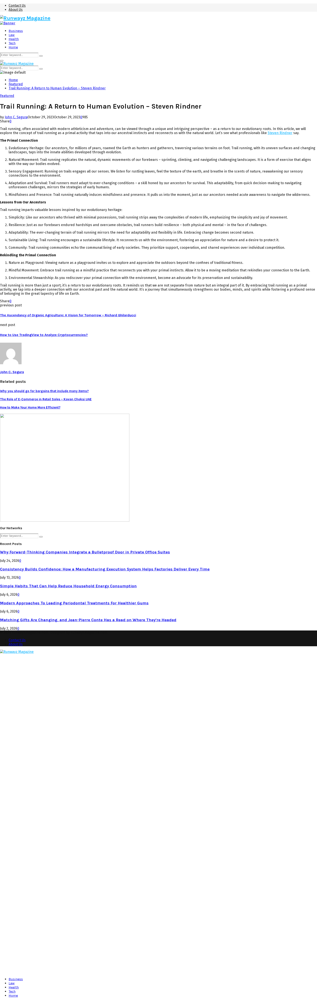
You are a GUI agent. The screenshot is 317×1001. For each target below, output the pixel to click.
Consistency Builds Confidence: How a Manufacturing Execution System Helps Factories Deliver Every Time (105, 569)
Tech (12, 43)
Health (14, 39)
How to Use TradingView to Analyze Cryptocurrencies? (44, 335)
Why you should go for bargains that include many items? (44, 391)
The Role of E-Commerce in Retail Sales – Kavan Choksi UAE (46, 399)
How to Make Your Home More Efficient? (30, 407)
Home (13, 47)
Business (16, 31)
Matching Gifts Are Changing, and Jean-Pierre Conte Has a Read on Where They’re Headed (88, 620)
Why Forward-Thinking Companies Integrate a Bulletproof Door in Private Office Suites (85, 552)
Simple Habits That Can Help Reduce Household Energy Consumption (68, 586)
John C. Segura (16, 117)
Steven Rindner (280, 133)
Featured (7, 96)
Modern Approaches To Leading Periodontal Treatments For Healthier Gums (74, 603)
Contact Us (17, 5)
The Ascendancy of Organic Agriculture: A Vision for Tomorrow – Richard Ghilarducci (68, 315)
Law (12, 35)
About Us (16, 10)
